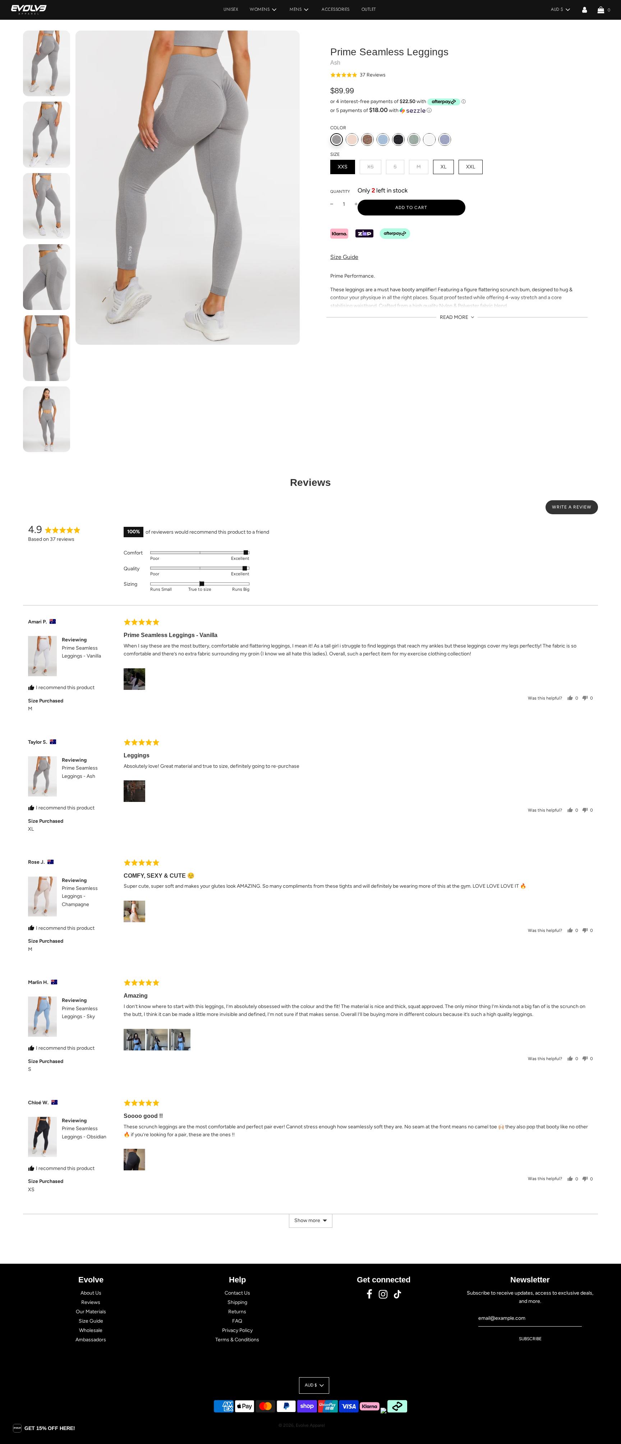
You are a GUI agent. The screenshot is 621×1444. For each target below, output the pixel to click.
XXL (470, 167)
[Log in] (584, 9)
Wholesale (90, 1330)
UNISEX (231, 9)
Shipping (237, 1302)
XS (370, 167)
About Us (90, 1293)
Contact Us (237, 1293)
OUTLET (369, 9)
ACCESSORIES (336, 9)
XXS (343, 167)
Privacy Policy (237, 1330)
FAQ (237, 1321)
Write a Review (572, 507)
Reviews (90, 1302)
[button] (358, 75)
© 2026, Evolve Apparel (302, 1425)
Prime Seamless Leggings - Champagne (80, 896)
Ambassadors (90, 1340)
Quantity (340, 191)
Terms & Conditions (237, 1340)
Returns (237, 1312)
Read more (454, 317)
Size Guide (344, 257)
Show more (307, 1220)
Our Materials (91, 1312)
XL (443, 167)
